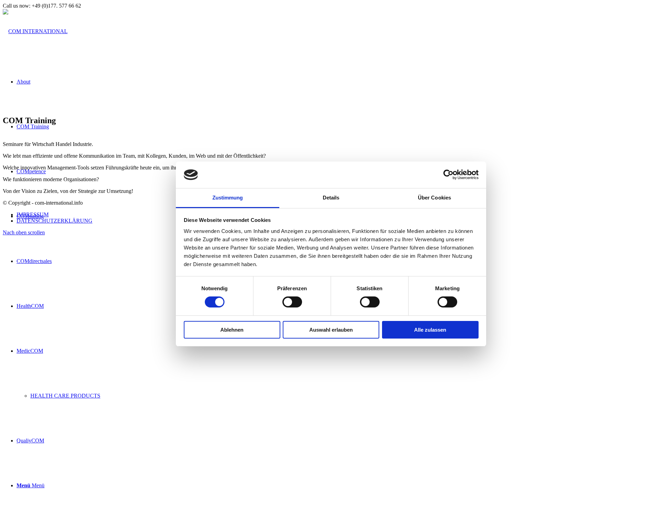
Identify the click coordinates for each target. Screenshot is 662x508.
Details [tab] (331, 198)
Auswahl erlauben (331, 330)
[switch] (292, 301)
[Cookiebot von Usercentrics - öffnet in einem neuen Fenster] (448, 174)
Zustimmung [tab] (227, 198)
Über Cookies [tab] (434, 198)
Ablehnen (231, 330)
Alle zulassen (430, 330)
